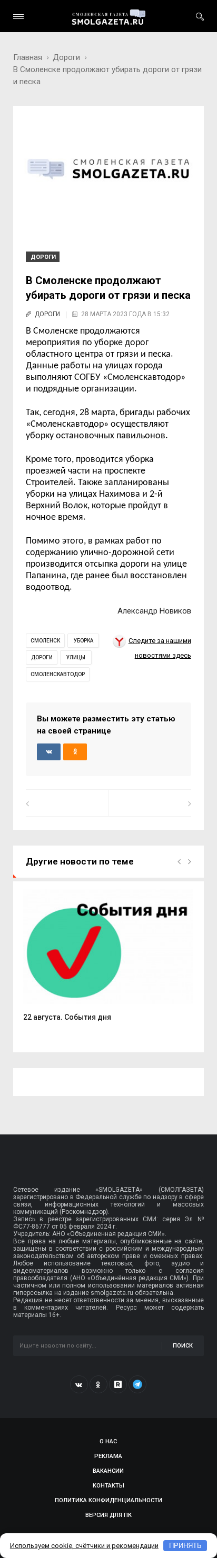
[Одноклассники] (98, 1384)
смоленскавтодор (58, 674)
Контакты (108, 1485)
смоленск (45, 641)
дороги (42, 657)
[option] (108, 961)
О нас (108, 1441)
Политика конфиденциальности (108, 1500)
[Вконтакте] (79, 1384)
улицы (75, 657)
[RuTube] (118, 1384)
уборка (83, 641)
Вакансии (108, 1470)
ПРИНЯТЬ (185, 1546)
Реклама (108, 1456)
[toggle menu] (18, 17)
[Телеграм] (137, 1384)
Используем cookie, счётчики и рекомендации (84, 1546)
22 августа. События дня (67, 1017)
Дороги (66, 57)
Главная (27, 57)
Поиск (183, 1345)
